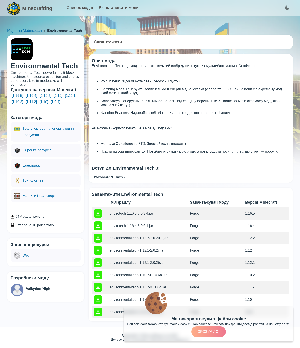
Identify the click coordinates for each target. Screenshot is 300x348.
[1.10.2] (17, 102)
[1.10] (44, 102)
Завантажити (108, 42)
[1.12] (58, 96)
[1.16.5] (17, 96)
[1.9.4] (55, 102)
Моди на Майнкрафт (24, 31)
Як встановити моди (119, 7)
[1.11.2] (31, 102)
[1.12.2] (45, 96)
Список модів (80, 7)
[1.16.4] (31, 96)
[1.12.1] (70, 96)
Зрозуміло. (208, 332)
